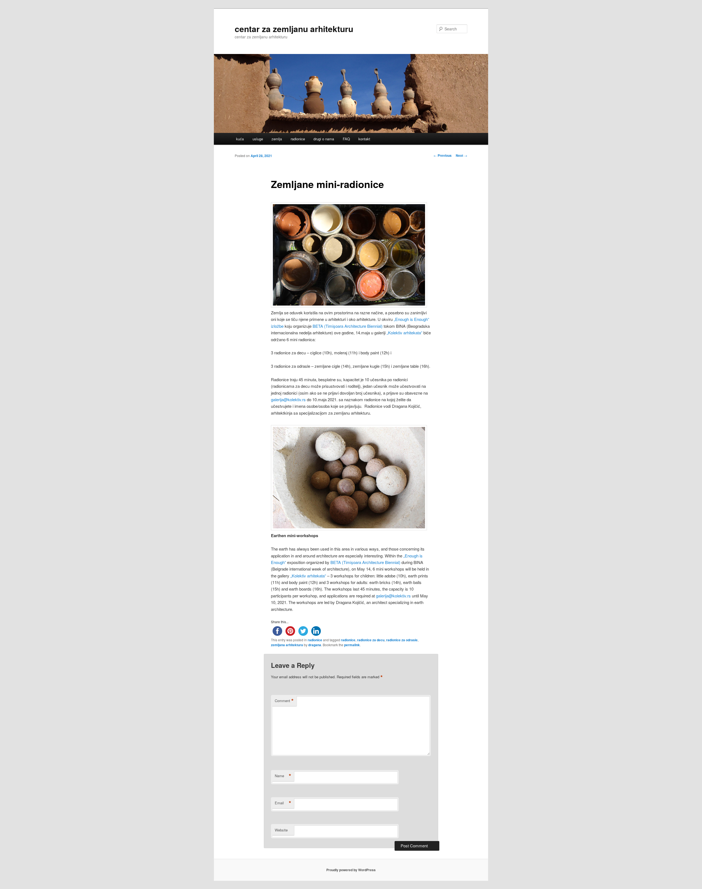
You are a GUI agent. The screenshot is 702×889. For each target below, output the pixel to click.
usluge (258, 138)
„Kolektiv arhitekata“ (404, 332)
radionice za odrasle (402, 639)
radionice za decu (370, 639)
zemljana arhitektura (287, 644)
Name (283, 775)
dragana (314, 644)
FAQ (346, 138)
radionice (298, 138)
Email (283, 803)
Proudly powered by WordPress (351, 869)
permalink (352, 644)
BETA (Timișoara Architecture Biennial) (348, 326)
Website (281, 830)
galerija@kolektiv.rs (288, 399)
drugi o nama (323, 138)
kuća (240, 138)
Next (461, 155)
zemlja (276, 138)
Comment (284, 700)
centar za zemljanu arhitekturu (294, 29)
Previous (443, 155)
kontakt (364, 138)
